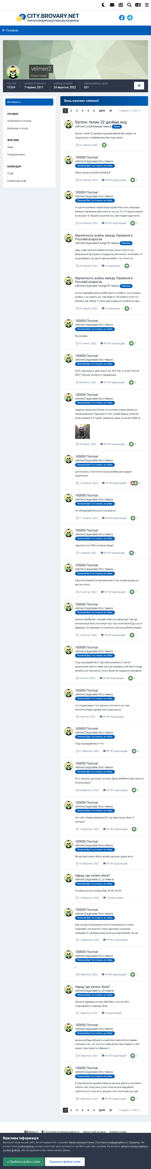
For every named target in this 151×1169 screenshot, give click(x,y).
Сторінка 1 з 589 (128, 110)
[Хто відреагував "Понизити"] (133, 483)
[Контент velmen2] (139, 85)
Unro (101, 161)
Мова (32, 1131)
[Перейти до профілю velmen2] (68, 124)
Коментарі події (16, 180)
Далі (102, 110)
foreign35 (104, 243)
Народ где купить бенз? (92, 875)
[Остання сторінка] (110, 110)
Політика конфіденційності (61, 1131)
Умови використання (81, 1142)
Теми (10, 147)
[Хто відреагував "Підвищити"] (104, 144)
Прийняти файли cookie (24, 1161)
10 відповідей (114, 897)
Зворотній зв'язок (94, 1131)
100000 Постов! (86, 157)
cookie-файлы (25, 1146)
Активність (14, 101)
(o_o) (101, 879)
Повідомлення (16, 154)
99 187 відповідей (115, 180)
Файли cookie (118, 1131)
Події (10, 173)
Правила (134, 1142)
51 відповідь (112, 265)
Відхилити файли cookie (65, 1161)
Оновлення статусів (19, 120)
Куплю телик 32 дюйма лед (101, 122)
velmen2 (80, 126)
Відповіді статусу (17, 128)
